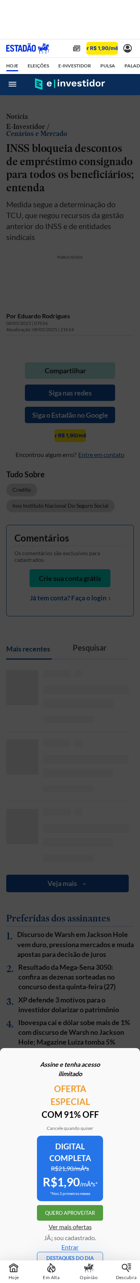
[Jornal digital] (76, 48)
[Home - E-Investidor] (70, 84)
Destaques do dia (70, 1258)
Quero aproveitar (70, 1213)
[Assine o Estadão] (102, 48)
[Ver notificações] (127, 48)
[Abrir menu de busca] (127, 84)
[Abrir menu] (12, 84)
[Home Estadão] (27, 48)
